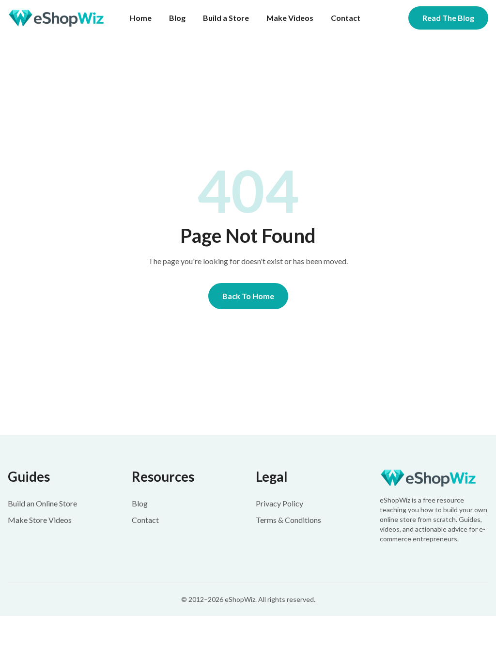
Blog (177, 17)
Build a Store (226, 17)
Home (141, 17)
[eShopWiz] (434, 478)
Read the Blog (448, 17)
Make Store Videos (40, 519)
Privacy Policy (279, 503)
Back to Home (248, 295)
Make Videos (289, 17)
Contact (345, 17)
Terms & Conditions (288, 519)
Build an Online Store (42, 503)
